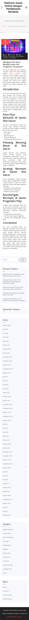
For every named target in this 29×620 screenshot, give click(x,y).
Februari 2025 (7, 396)
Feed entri (6, 591)
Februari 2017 (7, 515)
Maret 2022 (6, 491)
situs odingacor (12, 58)
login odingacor (20, 56)
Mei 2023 (5, 479)
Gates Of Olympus (8, 537)
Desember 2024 (7, 404)
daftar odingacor (15, 73)
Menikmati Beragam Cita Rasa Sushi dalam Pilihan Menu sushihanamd (13, 288)
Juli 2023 (5, 472)
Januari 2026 (6, 353)
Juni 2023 (5, 475)
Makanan (5, 549)
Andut (5, 54)
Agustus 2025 (7, 373)
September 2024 (8, 416)
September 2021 (8, 499)
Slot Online (12, 54)
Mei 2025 (5, 384)
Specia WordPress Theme (14, 616)
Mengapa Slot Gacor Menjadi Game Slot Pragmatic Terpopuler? (13, 64)
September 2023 (8, 464)
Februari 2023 (7, 487)
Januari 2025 (6, 400)
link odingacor (12, 56)
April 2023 (6, 483)
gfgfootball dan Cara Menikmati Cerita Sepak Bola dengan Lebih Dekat (13, 275)
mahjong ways (7, 545)
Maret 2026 (6, 345)
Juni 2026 (5, 333)
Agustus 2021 (7, 503)
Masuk (5, 587)
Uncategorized (7, 569)
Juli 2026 (5, 329)
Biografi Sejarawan (8, 529)
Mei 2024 (5, 432)
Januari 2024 (6, 448)
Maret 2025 (6, 392)
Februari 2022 (7, 495)
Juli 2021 (5, 507)
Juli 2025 (5, 376)
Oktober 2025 (7, 365)
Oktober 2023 (7, 460)
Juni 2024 (5, 428)
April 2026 (6, 341)
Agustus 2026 (7, 325)
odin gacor (5, 58)
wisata (5, 573)
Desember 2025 (7, 357)
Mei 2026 (5, 337)
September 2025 (8, 369)
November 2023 (7, 456)
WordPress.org (7, 599)
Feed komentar (7, 595)
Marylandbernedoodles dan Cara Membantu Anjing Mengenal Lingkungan (14, 299)
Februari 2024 (7, 444)
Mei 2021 (5, 511)
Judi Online (6, 541)
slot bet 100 (6, 557)
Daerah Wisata (7, 533)
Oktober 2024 (7, 412)
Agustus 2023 (7, 468)
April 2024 (6, 436)
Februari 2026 (7, 349)
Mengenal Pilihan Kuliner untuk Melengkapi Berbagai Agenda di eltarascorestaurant (12, 281)
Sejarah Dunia (7, 553)
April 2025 (6, 388)
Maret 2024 (6, 440)
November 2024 (7, 408)
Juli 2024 (5, 424)
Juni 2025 (5, 380)
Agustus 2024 (7, 420)
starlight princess (8, 565)
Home (4, 26)
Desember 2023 (7, 452)
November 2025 (7, 361)
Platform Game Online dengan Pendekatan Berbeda (13, 7)
